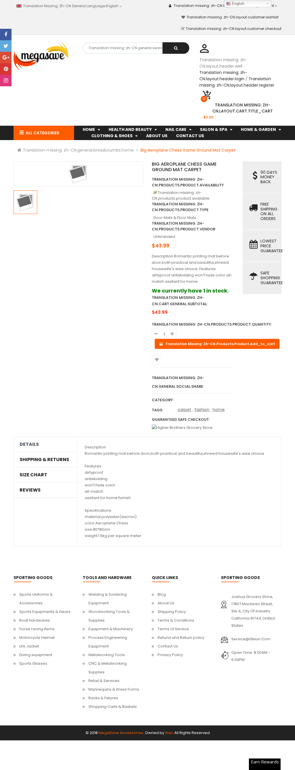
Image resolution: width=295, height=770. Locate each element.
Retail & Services (104, 680)
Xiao (169, 732)
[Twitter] (6, 46)
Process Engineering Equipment (107, 642)
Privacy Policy (170, 655)
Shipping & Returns (44, 459)
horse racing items (36, 629)
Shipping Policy (172, 611)
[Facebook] (6, 34)
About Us (166, 603)
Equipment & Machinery (110, 629)
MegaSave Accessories (121, 732)
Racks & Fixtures (103, 698)
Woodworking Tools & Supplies (109, 616)
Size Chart (33, 475)
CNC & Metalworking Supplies (107, 668)
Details (29, 444)
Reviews (30, 490)
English (237, 3)
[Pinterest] (6, 69)
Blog (162, 594)
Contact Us (168, 646)
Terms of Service (173, 629)
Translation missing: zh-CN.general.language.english (69, 5)
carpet (184, 409)
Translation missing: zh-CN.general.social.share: (178, 382)
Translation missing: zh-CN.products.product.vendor (183, 226)
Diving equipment (35, 655)
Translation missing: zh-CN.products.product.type (180, 207)
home (219, 409)
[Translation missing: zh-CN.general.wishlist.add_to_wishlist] (157, 360)
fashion (201, 409)
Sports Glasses (33, 663)
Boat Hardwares (34, 620)
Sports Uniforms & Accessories (36, 599)
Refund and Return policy (181, 637)
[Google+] (6, 57)
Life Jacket (29, 646)
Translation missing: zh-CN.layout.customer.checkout (233, 28)
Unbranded (164, 236)
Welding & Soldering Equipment (107, 599)
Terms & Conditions (176, 620)
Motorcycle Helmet (37, 637)
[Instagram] (6, 80)
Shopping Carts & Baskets (112, 706)
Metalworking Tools (106, 655)
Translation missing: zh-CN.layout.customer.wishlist (232, 17)
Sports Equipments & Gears (45, 611)
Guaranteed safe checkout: (181, 419)
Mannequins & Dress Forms (113, 689)
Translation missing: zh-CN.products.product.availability (188, 182)
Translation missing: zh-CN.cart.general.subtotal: (180, 301)
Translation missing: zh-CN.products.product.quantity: (212, 324)
